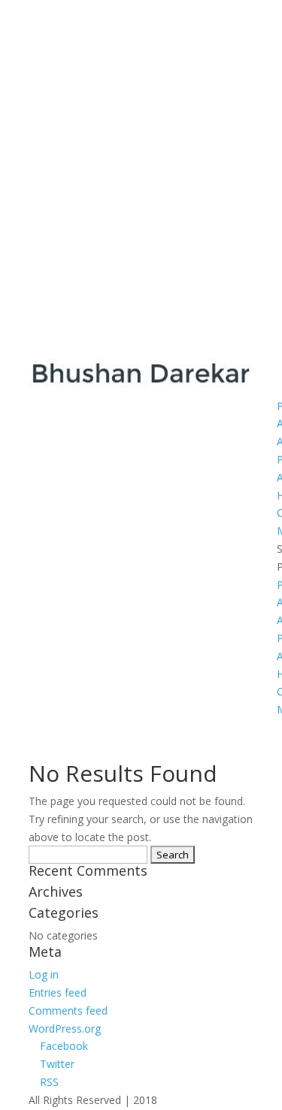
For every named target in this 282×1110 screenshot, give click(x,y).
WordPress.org (65, 1028)
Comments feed (68, 1010)
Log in (44, 974)
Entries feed (57, 992)
